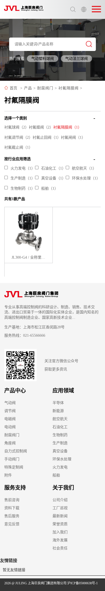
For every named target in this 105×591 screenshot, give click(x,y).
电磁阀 (10, 419)
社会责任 (60, 548)
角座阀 (10, 443)
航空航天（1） (84, 168)
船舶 (56, 475)
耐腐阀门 (45, 88)
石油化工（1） (53, 168)
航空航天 (60, 419)
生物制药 (60, 435)
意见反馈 (11, 524)
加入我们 (60, 532)
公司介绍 (60, 500)
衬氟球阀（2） (16, 127)
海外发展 (60, 540)
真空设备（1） (53, 178)
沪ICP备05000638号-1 (82, 583)
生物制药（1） (22, 188)
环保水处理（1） (86, 178)
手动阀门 (11, 459)
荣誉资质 (60, 524)
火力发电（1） (22, 168)
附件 (8, 475)
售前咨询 (11, 500)
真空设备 (60, 451)
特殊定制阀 (13, 467)
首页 (13, 88)
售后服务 (11, 516)
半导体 (58, 403)
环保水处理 (61, 459)
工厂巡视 (60, 508)
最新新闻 (60, 516)
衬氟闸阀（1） (73, 137)
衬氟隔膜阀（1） (67, 127)
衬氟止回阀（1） (47, 137)
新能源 (58, 411)
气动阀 (10, 403)
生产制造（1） (22, 178)
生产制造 (60, 443)
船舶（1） (49, 188)
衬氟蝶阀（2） (41, 127)
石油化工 (60, 427)
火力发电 (60, 467)
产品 (28, 88)
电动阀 (10, 427)
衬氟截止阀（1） (18, 147)
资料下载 (11, 508)
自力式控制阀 (15, 451)
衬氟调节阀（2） (18, 137)
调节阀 (10, 411)
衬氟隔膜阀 (68, 88)
